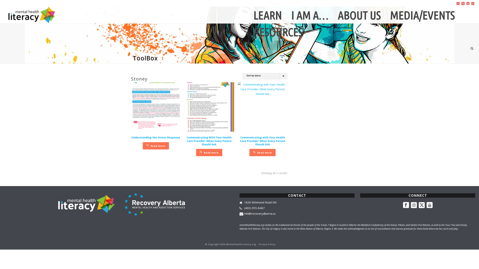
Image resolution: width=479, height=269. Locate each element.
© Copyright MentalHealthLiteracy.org (230, 244)
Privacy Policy (267, 244)
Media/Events (422, 15)
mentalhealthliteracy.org (252, 225)
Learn (268, 15)
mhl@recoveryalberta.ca (259, 213)
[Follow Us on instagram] (414, 205)
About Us (359, 15)
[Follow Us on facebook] (406, 205)
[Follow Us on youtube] (430, 205)
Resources (278, 32)
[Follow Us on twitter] (422, 205)
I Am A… (310, 15)
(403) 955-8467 (254, 208)
